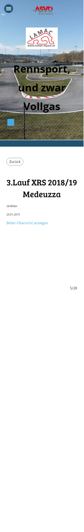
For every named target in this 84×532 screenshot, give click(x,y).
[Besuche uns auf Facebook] (10, 123)
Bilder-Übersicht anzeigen (27, 223)
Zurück (14, 161)
